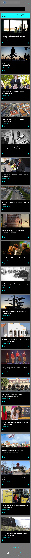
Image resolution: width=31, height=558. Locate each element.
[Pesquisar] (25, 3)
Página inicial (4, 8)
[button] (28, 43)
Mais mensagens (15, 547)
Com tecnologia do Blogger (16, 552)
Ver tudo (4, 16)
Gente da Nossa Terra (17, 8)
